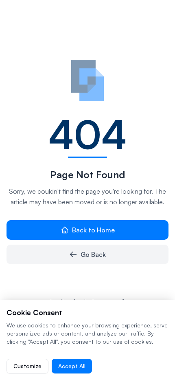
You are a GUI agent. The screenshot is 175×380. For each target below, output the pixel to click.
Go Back (93, 254)
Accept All (71, 365)
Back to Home (93, 230)
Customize (27, 365)
